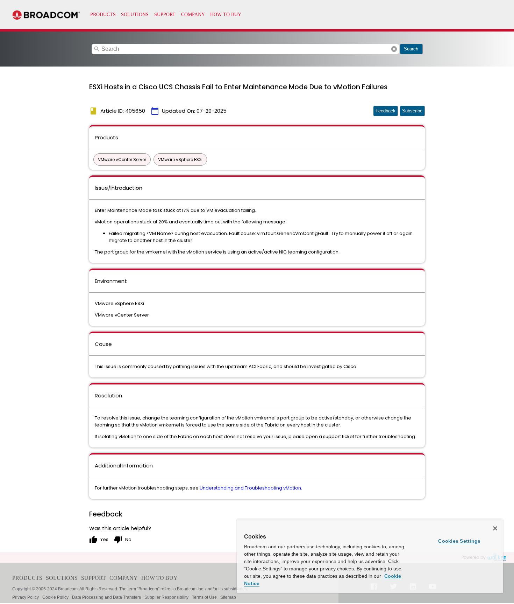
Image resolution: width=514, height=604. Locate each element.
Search (411, 48)
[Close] (495, 528)
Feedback (385, 110)
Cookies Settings (459, 541)
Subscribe (412, 110)
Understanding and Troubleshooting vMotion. (251, 488)
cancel (394, 49)
